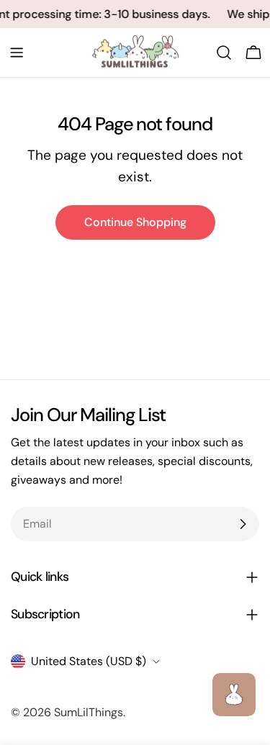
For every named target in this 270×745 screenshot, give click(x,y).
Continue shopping (135, 222)
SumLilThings (88, 712)
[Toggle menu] (16, 52)
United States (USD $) (88, 661)
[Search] (224, 52)
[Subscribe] (243, 524)
